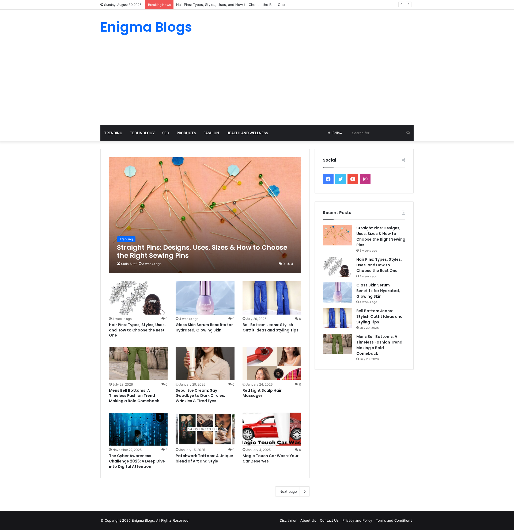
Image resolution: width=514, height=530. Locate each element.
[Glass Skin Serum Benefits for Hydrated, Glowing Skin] (205, 298)
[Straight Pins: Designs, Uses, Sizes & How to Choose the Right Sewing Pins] (205, 215)
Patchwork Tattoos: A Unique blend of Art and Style (204, 458)
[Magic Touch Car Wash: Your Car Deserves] (272, 429)
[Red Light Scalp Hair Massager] (272, 363)
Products (186, 133)
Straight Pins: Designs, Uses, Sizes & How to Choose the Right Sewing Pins (380, 236)
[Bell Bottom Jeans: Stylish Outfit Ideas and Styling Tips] (272, 298)
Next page (288, 491)
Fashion (211, 133)
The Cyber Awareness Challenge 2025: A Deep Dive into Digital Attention (137, 461)
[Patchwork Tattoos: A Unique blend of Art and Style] (205, 429)
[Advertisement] (257, 84)
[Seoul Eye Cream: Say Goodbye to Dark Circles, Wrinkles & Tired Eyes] (205, 363)
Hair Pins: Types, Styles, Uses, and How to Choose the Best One (137, 330)
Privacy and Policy (357, 520)
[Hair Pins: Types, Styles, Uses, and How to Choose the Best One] (138, 298)
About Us (308, 520)
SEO (165, 133)
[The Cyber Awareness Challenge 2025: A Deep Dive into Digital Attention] (138, 429)
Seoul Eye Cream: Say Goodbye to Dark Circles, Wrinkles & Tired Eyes (200, 396)
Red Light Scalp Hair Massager (262, 393)
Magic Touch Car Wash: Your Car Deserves (270, 458)
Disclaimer (288, 520)
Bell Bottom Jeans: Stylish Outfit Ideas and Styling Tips (270, 327)
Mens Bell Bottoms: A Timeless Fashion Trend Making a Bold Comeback (134, 396)
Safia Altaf (129, 264)
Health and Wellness (247, 133)
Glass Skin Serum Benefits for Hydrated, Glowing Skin (204, 327)
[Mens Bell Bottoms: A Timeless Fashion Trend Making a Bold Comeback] (138, 363)
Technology (142, 133)
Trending (113, 133)
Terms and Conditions (394, 520)
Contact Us (329, 520)
